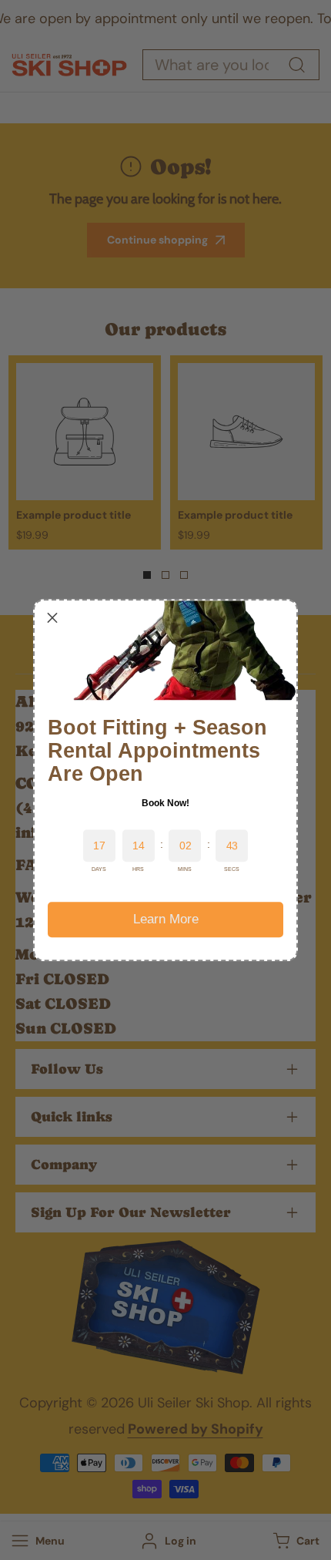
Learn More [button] (166, 919)
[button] (52, 618)
